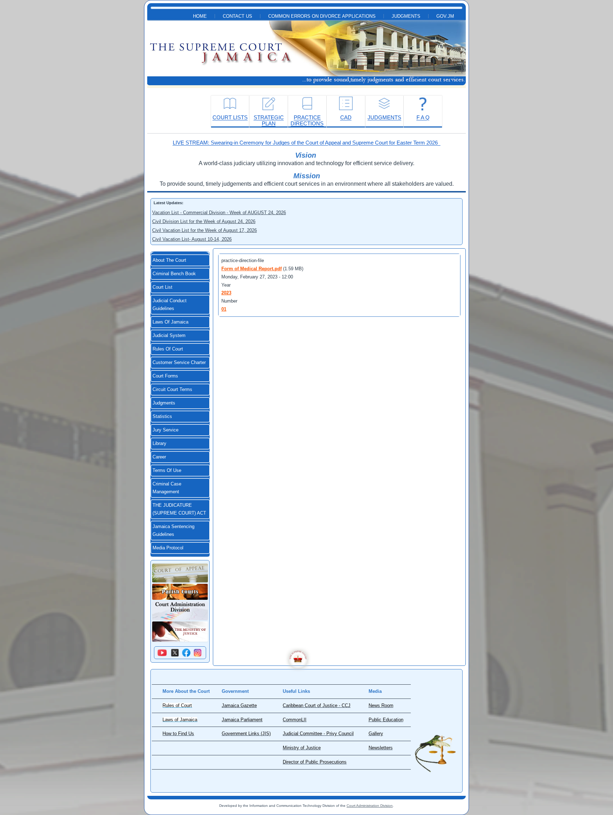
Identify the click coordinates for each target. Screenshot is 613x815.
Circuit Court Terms (172, 389)
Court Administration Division (370, 806)
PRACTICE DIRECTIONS (307, 120)
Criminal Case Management (167, 488)
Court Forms (165, 376)
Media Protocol (168, 547)
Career (159, 457)
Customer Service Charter (179, 362)
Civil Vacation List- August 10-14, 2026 (192, 239)
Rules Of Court (168, 349)
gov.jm (445, 16)
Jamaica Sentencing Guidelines (173, 530)
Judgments (406, 16)
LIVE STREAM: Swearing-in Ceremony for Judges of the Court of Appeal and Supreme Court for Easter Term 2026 (307, 143)
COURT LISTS (230, 117)
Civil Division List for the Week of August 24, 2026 (203, 221)
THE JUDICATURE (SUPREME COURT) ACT (179, 509)
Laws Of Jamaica (170, 322)
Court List (162, 287)
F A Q (423, 117)
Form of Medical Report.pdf (251, 268)
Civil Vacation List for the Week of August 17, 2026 (204, 230)
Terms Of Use (167, 470)
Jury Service (165, 430)
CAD (346, 117)
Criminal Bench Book (174, 273)
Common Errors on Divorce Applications (322, 16)
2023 (226, 292)
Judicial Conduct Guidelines (170, 304)
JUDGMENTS (384, 117)
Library (159, 443)
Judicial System (169, 335)
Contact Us (237, 16)
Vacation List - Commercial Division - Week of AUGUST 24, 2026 (219, 212)
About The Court (169, 260)
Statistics (162, 416)
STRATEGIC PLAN (269, 120)
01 (223, 309)
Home (200, 16)
